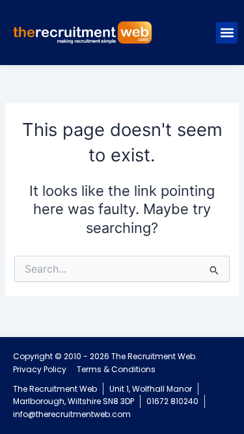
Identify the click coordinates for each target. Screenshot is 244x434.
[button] (226, 33)
